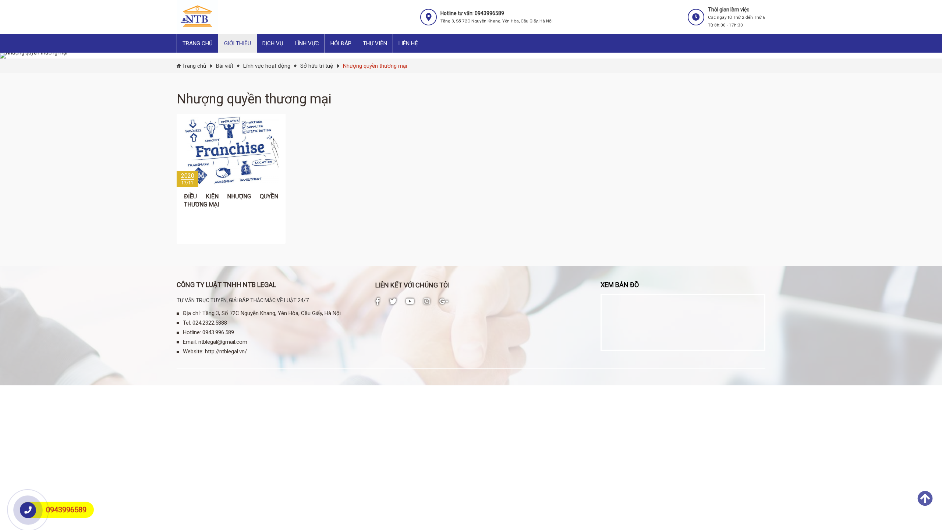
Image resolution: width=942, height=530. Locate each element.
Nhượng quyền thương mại (375, 66)
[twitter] (393, 301)
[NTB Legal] (197, 31)
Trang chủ (194, 66)
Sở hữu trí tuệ (316, 66)
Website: (193, 351)
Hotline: (192, 332)
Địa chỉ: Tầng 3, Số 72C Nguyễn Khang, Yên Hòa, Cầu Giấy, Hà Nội (262, 313)
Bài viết (224, 66)
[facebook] (377, 301)
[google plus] (444, 301)
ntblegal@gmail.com (222, 342)
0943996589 (66, 509)
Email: (190, 342)
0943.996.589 (218, 332)
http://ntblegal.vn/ (226, 351)
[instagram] (427, 301)
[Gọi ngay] (28, 510)
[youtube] (410, 301)
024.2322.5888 (209, 322)
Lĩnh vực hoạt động (266, 66)
